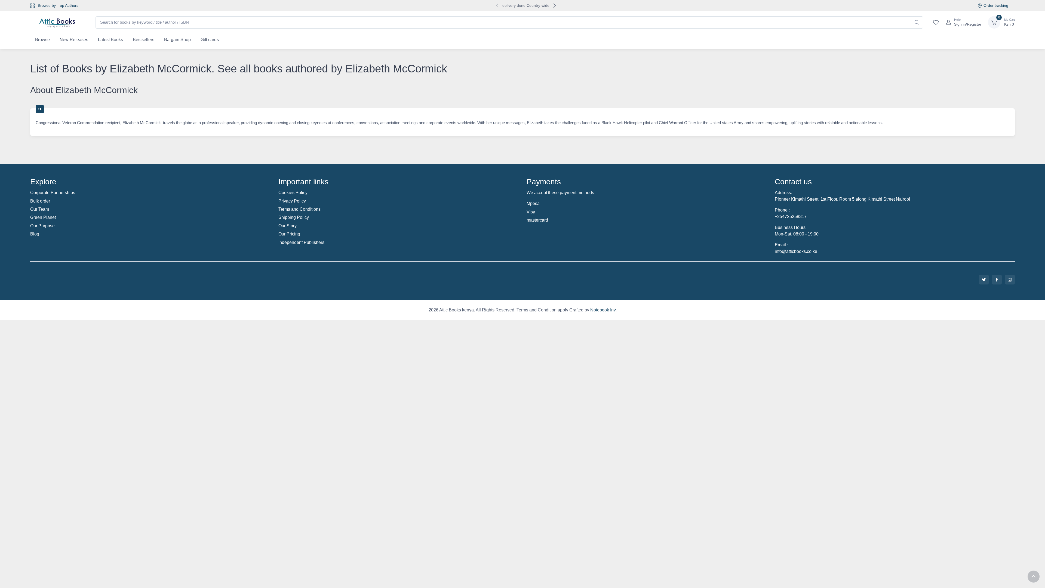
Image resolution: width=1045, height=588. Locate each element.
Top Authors (68, 5)
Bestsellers (143, 39)
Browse (42, 39)
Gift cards (210, 39)
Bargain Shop (177, 39)
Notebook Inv (603, 310)
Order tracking (995, 5)
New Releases (74, 39)
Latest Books (110, 39)
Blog (34, 234)
